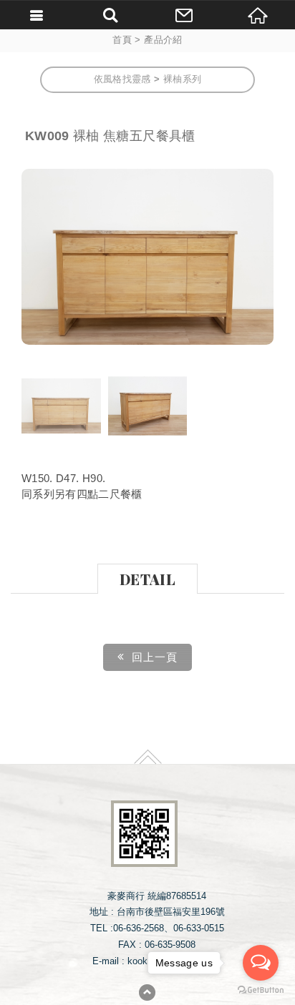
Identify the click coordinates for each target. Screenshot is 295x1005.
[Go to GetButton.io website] (261, 990)
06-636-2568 (138, 928)
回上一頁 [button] (155, 657)
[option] (147, 257)
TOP (148, 757)
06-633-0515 (198, 928)
